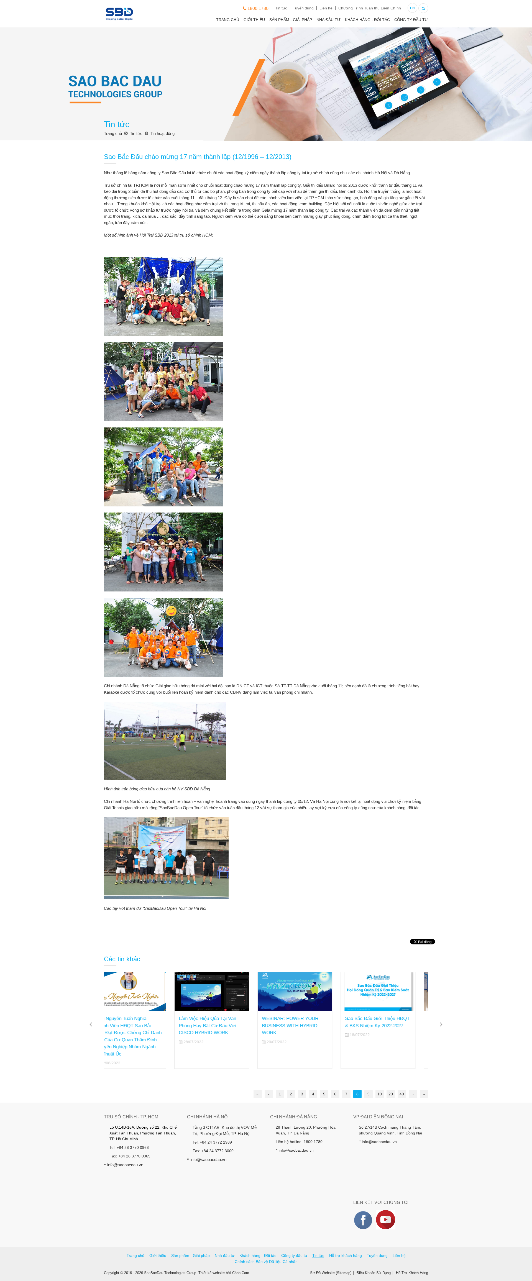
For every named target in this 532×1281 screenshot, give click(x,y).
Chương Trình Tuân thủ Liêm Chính (369, 8)
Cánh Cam (240, 1273)
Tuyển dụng (303, 8)
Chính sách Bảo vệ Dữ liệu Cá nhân (266, 1261)
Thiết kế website (211, 1273)
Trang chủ (227, 19)
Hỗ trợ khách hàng (345, 1255)
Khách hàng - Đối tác (367, 19)
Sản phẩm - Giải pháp (290, 19)
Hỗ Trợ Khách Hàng (412, 1273)
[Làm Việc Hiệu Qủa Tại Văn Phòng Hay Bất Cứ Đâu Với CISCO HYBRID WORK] (141, 991)
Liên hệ (325, 8)
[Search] (423, 7)
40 (402, 1094)
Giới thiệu (254, 19)
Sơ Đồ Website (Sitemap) (330, 1273)
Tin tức (281, 8)
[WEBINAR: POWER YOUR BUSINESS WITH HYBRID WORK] (224, 991)
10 (379, 1094)
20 (390, 1094)
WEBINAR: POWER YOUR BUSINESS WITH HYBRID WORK (219, 1025)
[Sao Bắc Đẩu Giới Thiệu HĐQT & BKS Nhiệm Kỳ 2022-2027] (307, 991)
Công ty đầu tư (411, 19)
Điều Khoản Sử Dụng (374, 1273)
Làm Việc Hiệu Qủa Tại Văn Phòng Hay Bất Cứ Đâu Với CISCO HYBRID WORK (137, 1025)
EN (412, 8)
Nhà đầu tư (328, 19)
